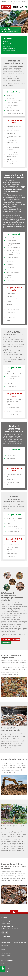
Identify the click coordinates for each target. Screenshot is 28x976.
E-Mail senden (6, 642)
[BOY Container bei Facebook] (15, 3)
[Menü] (26, 7)
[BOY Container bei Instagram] (13, 3)
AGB (2, 966)
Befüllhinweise (5, 955)
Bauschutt (6, 41)
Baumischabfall (7, 43)
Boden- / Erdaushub (9, 48)
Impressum (4, 971)
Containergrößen (6, 953)
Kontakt (3, 963)
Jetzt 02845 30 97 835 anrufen (11, 639)
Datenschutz (5, 968)
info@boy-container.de (12, 928)
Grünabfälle (6, 46)
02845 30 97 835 (22, 1)
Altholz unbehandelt (9, 50)
